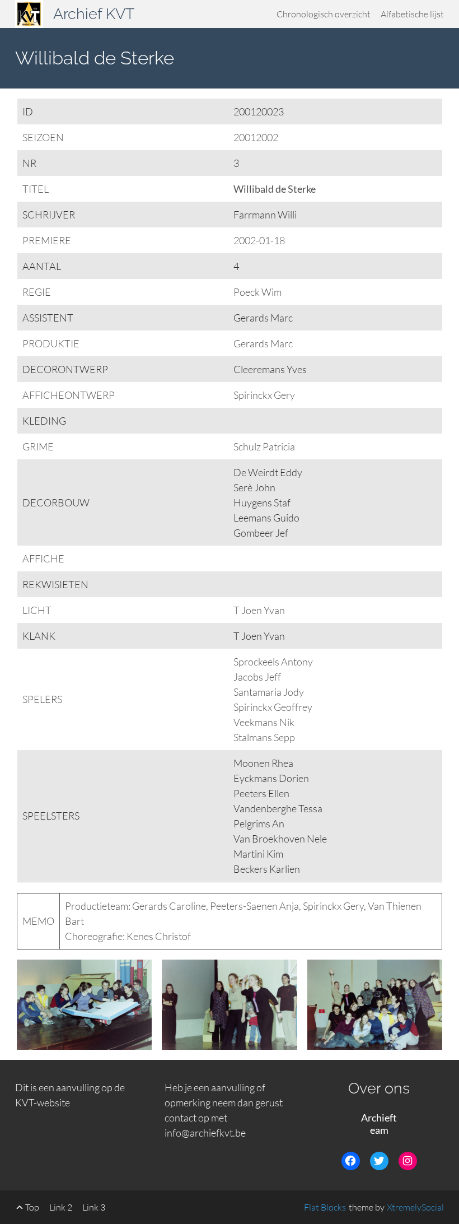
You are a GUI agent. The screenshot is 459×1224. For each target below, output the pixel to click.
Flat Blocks (325, 1207)
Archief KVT (93, 13)
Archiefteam (379, 1124)
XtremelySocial (415, 1207)
